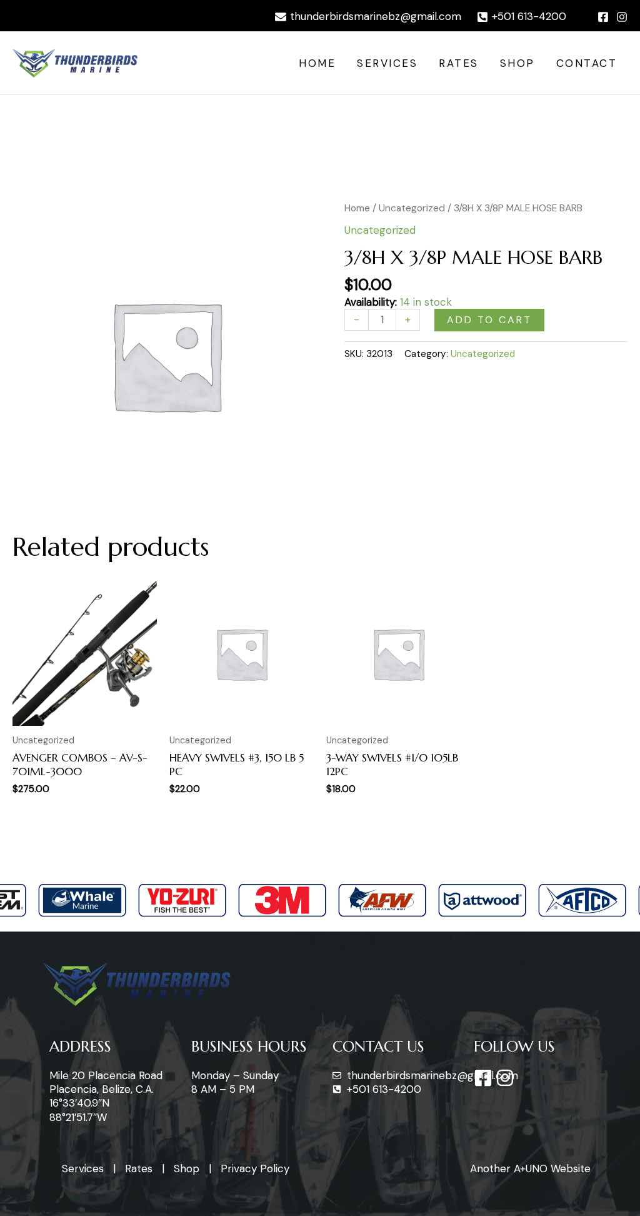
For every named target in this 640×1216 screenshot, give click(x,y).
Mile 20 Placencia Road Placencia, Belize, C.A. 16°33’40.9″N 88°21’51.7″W (105, 1095)
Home (317, 63)
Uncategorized (412, 207)
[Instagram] (622, 17)
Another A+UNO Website (530, 1168)
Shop (517, 63)
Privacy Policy (255, 1168)
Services (387, 63)
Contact (587, 63)
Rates (459, 63)
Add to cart (489, 319)
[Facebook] (603, 17)
